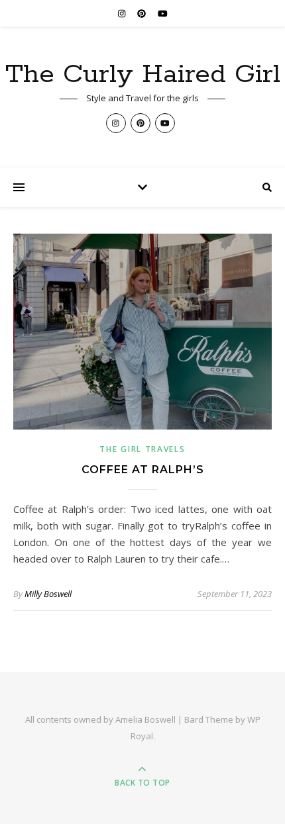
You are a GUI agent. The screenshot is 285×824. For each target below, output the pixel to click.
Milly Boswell (48, 594)
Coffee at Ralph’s (143, 469)
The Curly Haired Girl (142, 74)
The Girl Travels (142, 449)
